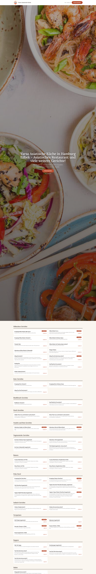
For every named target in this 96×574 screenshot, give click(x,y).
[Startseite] (15, 3)
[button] (30, 332)
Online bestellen (77, 2)
